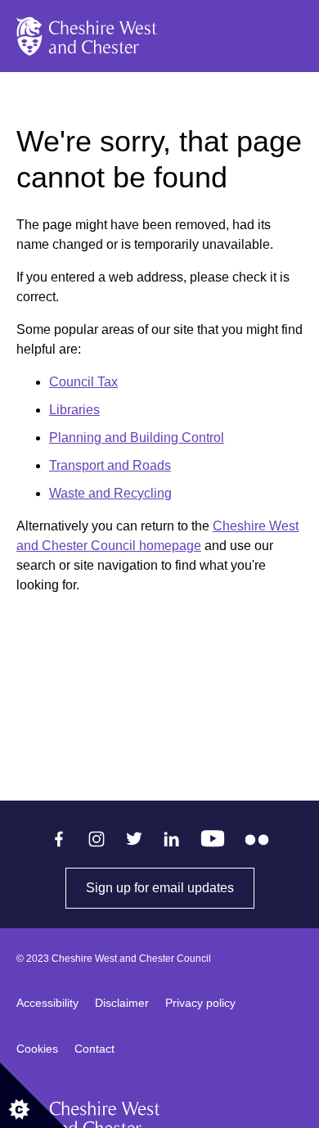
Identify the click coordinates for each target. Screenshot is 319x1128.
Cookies (37, 1048)
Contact (94, 1048)
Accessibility (47, 1002)
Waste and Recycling (110, 493)
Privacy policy (200, 1002)
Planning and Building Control (136, 437)
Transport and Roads (110, 465)
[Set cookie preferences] (32, 1095)
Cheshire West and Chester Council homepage (157, 536)
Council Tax (83, 382)
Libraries (74, 410)
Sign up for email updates (170, 888)
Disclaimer (122, 1002)
